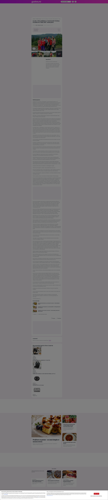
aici (38, 496)
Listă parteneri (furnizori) (50, 495)
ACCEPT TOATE (96, 493)
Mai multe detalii (6, 494)
